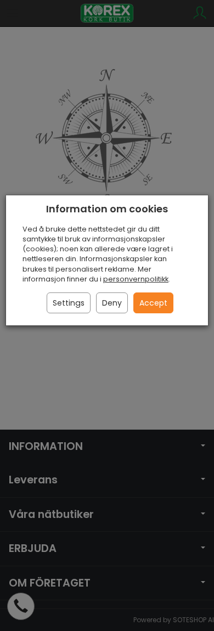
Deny (112, 302)
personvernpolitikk (135, 279)
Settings (69, 302)
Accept (153, 302)
